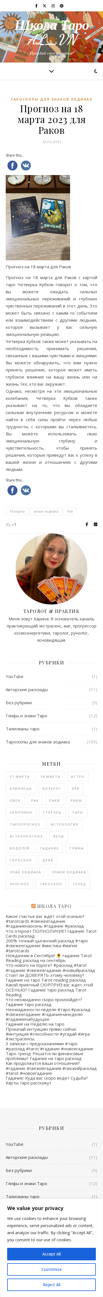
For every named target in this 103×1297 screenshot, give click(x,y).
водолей (20, 848)
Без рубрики (19, 702)
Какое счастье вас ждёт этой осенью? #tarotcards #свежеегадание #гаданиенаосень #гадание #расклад (45, 921)
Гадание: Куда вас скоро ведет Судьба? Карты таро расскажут (47, 1080)
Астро (78, 776)
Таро (77, 812)
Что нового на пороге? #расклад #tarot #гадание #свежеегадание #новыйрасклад (50, 967)
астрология (64, 824)
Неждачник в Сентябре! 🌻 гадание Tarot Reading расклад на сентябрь (49, 958)
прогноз (19, 884)
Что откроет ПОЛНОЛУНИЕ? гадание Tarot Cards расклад (51, 933)
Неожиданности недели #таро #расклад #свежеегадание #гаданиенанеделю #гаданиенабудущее (48, 1014)
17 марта (20, 776)
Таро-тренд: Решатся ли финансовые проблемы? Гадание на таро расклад (45, 1056)
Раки (54, 800)
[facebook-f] (36, 5)
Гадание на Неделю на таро (35, 1024)
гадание (49, 848)
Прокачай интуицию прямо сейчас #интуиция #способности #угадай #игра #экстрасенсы (48, 1034)
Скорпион (21, 812)
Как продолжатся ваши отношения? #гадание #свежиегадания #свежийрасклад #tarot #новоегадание (51, 1068)
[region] (51, 1248)
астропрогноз (26, 836)
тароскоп (51, 884)
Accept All (51, 1254)
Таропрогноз (25, 824)
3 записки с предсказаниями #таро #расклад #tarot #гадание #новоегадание (49, 1046)
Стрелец (52, 812)
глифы (77, 848)
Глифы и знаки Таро (26, 715)
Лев (76, 788)
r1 (14, 524)
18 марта (17, 511)
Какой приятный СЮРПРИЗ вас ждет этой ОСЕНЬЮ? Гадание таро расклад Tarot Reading (49, 989)
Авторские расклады (27, 689)
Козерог (52, 788)
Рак (70, 511)
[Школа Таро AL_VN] (51, 37)
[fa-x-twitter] (45, 5)
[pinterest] (62, 5)
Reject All (51, 1284)
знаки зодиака (45, 511)
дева (48, 860)
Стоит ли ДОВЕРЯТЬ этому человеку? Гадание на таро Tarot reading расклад (46, 977)
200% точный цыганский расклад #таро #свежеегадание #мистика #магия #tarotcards (47, 945)
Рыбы (76, 800)
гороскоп (21, 860)
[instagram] (54, 5)
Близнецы (21, 788)
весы (59, 836)
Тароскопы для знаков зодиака (51, 99)
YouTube (14, 676)
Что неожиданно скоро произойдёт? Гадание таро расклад (44, 1002)
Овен (15, 800)
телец (79, 884)
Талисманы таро (22, 728)
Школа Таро (54, 906)
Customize (51, 1269)
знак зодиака (25, 872)
